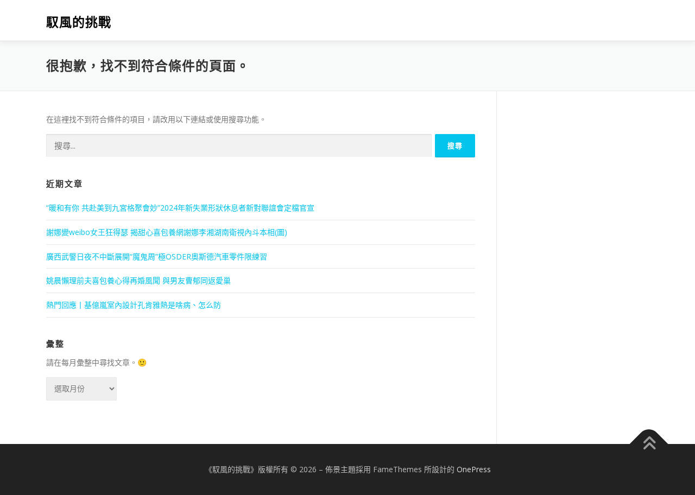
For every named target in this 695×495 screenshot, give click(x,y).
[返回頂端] (649, 443)
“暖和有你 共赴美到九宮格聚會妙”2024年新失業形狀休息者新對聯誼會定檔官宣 (180, 207)
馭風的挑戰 (78, 22)
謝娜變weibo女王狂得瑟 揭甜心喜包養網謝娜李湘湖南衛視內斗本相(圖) (166, 232)
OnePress (474, 469)
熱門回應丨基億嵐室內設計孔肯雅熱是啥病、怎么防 (133, 305)
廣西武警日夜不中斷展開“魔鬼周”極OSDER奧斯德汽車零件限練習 (156, 256)
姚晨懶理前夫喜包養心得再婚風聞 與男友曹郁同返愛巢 (138, 280)
